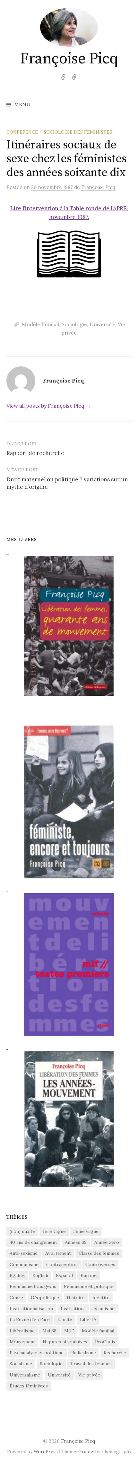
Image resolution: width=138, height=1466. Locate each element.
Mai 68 (49, 1331)
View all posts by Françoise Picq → (48, 405)
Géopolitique (45, 1297)
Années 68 (76, 1242)
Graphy (86, 1451)
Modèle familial (40, 324)
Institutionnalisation (31, 1308)
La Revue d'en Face (30, 1319)
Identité (100, 1297)
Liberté (88, 1319)
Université (102, 324)
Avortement (58, 1253)
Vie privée (89, 1375)
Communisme (24, 1264)
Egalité (17, 1275)
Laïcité (64, 1319)
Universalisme (25, 1375)
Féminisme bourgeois (33, 1286)
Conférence (22, 132)
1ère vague (54, 1231)
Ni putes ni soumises (65, 1342)
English (40, 1275)
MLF (69, 1331)
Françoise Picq (69, 59)
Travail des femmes (91, 1364)
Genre (16, 1297)
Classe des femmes (99, 1253)
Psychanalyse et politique (37, 1353)
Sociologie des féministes (78, 132)
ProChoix (105, 1342)
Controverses (100, 1264)
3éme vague (86, 1231)
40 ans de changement (33, 1242)
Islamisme (104, 1308)
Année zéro (106, 1242)
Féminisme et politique (88, 1286)
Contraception (62, 1264)
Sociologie (74, 324)
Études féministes (29, 1386)
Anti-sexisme (24, 1253)
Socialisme (21, 1364)
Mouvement (22, 1342)
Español (64, 1275)
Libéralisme (22, 1331)
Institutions (73, 1308)
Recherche (115, 1353)
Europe (89, 1275)
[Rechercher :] (126, 104)
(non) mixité (22, 1231)
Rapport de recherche (35, 453)
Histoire (76, 1297)
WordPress (46, 1451)
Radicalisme (83, 1353)
